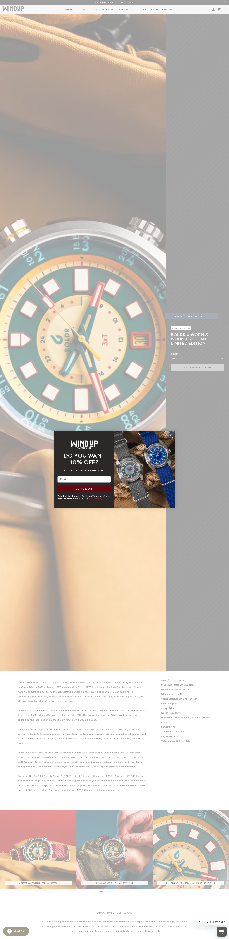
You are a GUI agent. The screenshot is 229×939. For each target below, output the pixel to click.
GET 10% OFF (84, 488)
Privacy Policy (95, 498)
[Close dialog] (171, 435)
